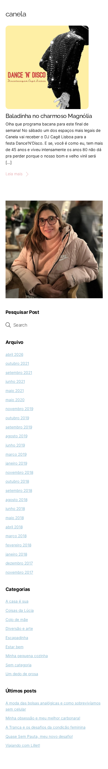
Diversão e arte (19, 628)
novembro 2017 (19, 572)
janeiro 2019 (16, 463)
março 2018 (16, 536)
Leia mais (14, 173)
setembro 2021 (19, 372)
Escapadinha (17, 637)
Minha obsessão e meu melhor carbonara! (43, 718)
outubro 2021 (17, 363)
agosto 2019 (16, 436)
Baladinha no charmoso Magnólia (49, 116)
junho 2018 (15, 508)
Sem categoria (19, 665)
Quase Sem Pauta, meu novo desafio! (39, 736)
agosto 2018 (16, 499)
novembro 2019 (19, 408)
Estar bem (15, 647)
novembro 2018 (19, 472)
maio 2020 (15, 400)
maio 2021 (15, 390)
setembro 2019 (19, 427)
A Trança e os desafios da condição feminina (46, 727)
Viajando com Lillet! (23, 745)
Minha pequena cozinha (27, 656)
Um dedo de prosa (22, 674)
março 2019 (16, 454)
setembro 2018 (19, 490)
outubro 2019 (17, 418)
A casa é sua (17, 601)
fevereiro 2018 (18, 545)
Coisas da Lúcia (20, 610)
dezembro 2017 (19, 563)
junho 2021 (15, 381)
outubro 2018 (17, 481)
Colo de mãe (17, 619)
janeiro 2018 (16, 554)
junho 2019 (15, 445)
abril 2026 (14, 354)
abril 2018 (14, 527)
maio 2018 (15, 518)
